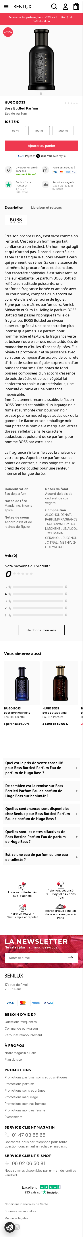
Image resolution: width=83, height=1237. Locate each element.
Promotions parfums (20, 1084)
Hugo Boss (15, 102)
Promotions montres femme (25, 1110)
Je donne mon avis (41, 630)
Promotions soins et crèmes (25, 1090)
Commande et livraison (21, 1028)
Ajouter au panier (41, 146)
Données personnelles (20, 1211)
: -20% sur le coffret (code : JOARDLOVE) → (41, 18)
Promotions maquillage (21, 1097)
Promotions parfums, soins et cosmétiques (36, 1077)
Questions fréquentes (21, 1022)
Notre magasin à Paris (21, 1053)
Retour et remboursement (23, 1035)
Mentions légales (16, 1218)
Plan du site (13, 1059)
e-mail (54, 1170)
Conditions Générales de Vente (26, 1204)
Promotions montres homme (25, 1103)
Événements (13, 1117)
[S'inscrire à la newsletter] (70, 958)
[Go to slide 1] (41, 93)
